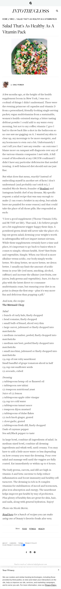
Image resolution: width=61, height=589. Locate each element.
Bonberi (44, 188)
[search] (57, 11)
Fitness (32, 529)
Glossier (30, 3)
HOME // (6, 19)
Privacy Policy (31, 543)
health (41, 529)
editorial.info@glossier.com (37, 564)
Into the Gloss (30, 11)
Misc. (12, 19)
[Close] (58, 570)
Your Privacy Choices (11, 545)
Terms (20, 543)
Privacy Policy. (51, 585)
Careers (12, 543)
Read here (7, 514)
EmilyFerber (18, 85)
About (4, 543)
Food (24, 529)
